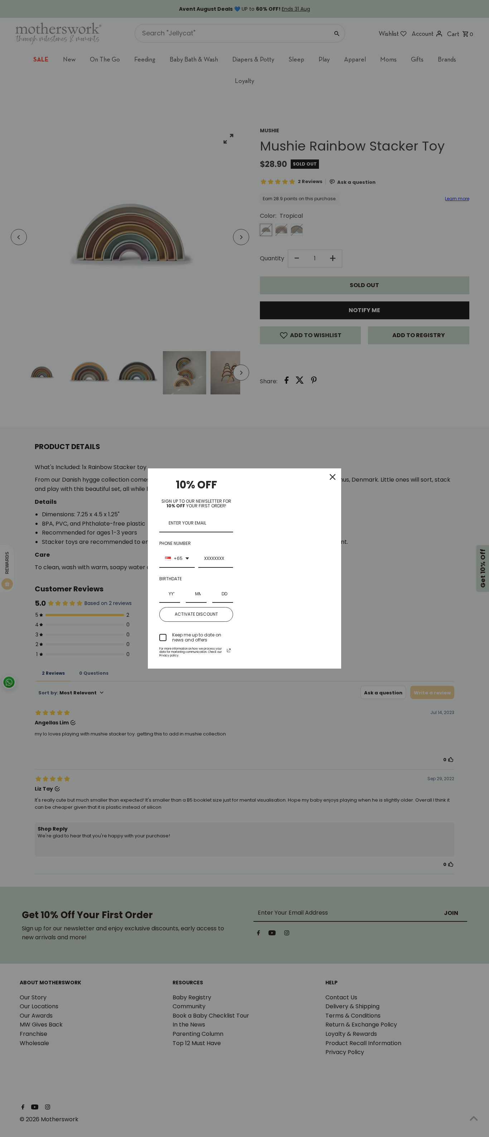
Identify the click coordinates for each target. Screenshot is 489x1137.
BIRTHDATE (170, 579)
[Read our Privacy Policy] (228, 650)
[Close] (332, 477)
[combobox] (177, 558)
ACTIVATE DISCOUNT (196, 614)
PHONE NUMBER (175, 543)
